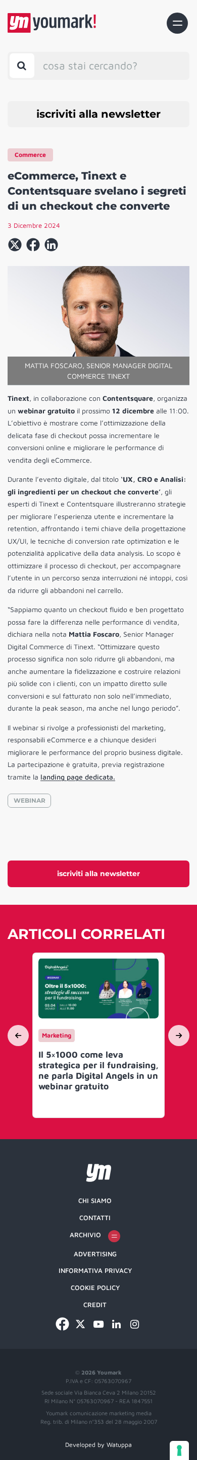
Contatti (95, 1218)
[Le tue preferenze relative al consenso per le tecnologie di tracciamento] (179, 1450)
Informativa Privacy (95, 1270)
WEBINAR (29, 800)
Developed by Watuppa (98, 1444)
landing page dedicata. (77, 776)
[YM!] (52, 23)
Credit (95, 1305)
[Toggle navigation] (177, 23)
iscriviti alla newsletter (98, 114)
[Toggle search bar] (22, 65)
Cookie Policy (95, 1287)
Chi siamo (95, 1200)
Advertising (95, 1254)
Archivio (85, 1235)
